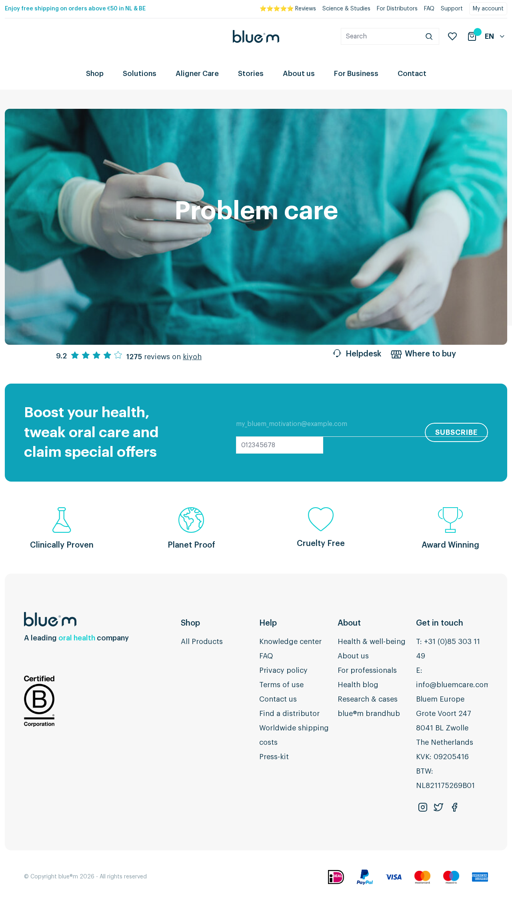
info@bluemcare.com (453, 684)
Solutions (139, 73)
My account (488, 9)
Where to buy (430, 354)
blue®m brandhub (369, 713)
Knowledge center (290, 641)
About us (299, 73)
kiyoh (192, 356)
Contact (412, 73)
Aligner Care (197, 73)
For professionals (367, 670)
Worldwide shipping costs (294, 735)
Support (452, 9)
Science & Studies (346, 9)
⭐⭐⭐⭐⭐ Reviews (288, 9)
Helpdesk (363, 354)
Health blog (358, 684)
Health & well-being (372, 641)
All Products (202, 641)
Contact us (278, 699)
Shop (95, 73)
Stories (251, 73)
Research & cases (368, 699)
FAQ (429, 9)
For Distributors (397, 9)
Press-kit (274, 756)
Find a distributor (289, 713)
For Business (356, 73)
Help (268, 623)
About (349, 623)
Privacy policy (283, 670)
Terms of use (281, 684)
